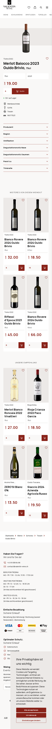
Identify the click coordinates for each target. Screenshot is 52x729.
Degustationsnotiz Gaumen (16, 154)
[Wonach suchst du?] (41, 7)
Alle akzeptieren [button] (31, 710)
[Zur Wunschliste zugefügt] (47, 58)
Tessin (10, 111)
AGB (5, 718)
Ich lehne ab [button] (31, 715)
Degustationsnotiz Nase (14, 147)
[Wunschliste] (29, 7)
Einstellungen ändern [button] (31, 720)
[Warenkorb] (35, 7)
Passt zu (7, 161)
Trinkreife (7, 168)
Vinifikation (8, 140)
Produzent (8, 127)
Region (6, 134)
